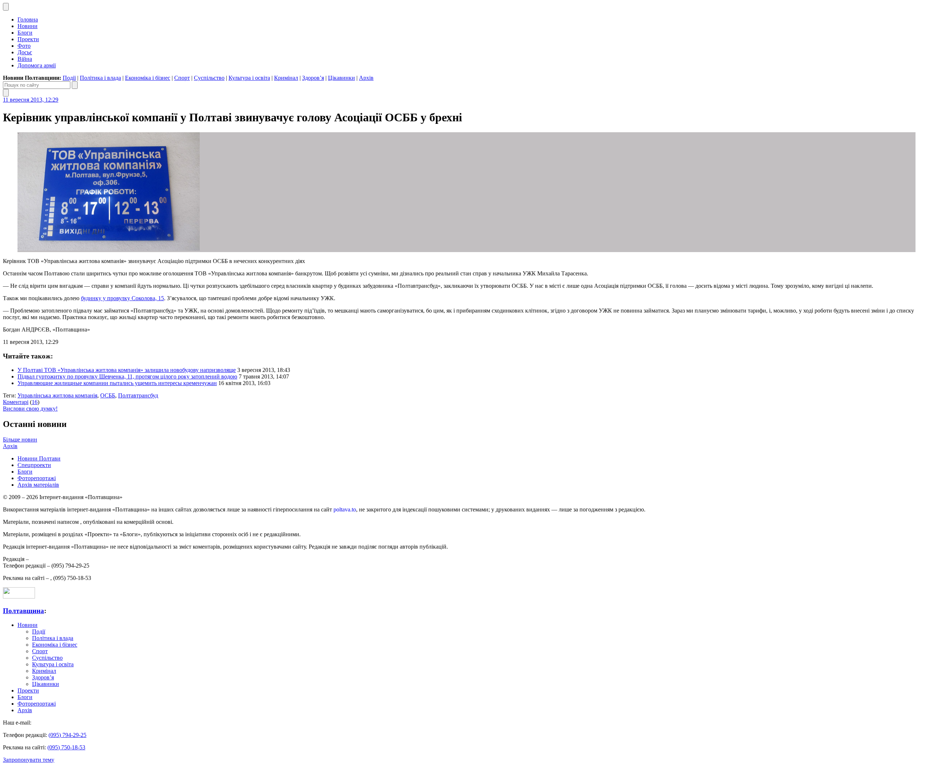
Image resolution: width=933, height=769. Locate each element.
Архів (366, 78)
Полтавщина (23, 611)
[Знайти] (75, 85)
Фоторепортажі (36, 478)
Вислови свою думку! (30, 408)
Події (69, 78)
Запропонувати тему (28, 760)
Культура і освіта (249, 78)
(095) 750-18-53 (66, 747)
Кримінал (286, 78)
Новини (27, 26)
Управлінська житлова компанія (57, 395)
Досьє (24, 52)
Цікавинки (341, 78)
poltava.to (344, 509)
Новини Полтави (38, 458)
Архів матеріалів (38, 485)
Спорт (182, 78)
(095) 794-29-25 (67, 735)
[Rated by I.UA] (19, 596)
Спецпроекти (34, 465)
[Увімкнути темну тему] (6, 7)
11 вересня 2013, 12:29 (30, 100)
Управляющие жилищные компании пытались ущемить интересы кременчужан (117, 383)
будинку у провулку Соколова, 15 (122, 298)
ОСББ (107, 395)
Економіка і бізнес (147, 78)
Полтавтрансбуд (138, 395)
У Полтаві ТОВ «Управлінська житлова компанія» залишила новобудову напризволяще (126, 370)
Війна (24, 59)
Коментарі (15, 402)
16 (35, 402)
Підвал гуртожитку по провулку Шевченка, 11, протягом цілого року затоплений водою (127, 376)
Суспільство (209, 78)
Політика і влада (100, 78)
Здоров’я (313, 78)
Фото (24, 46)
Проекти (28, 39)
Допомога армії (36, 65)
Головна (27, 19)
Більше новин (20, 439)
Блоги (24, 33)
